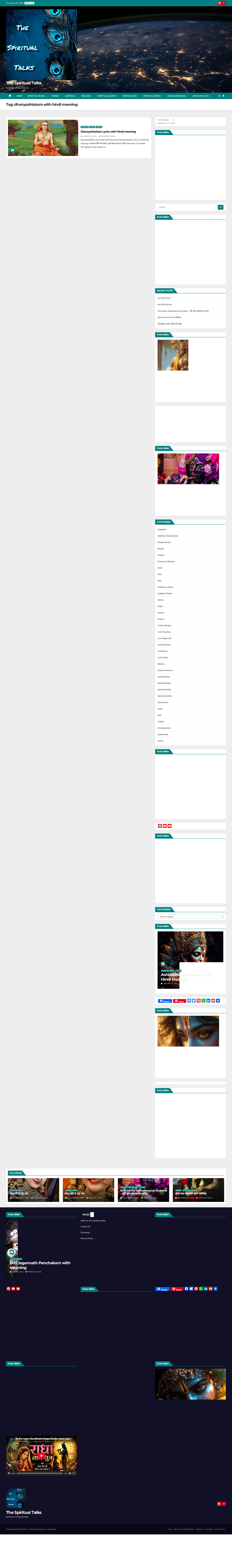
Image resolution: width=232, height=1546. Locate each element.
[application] (41, 1456)
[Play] (9, 1473)
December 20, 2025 (131, 1198)
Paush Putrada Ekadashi (47, 1416)
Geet (160, 574)
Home (19, 96)
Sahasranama (166, 497)
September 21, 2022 (172, 190)
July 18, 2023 (25, 1272)
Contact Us (85, 1227)
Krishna (181, 181)
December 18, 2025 (186, 1198)
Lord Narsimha (164, 645)
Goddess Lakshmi (165, 587)
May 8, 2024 (168, 392)
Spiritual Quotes (107, 96)
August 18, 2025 (184, 1068)
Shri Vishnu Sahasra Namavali (188, 501)
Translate (172, 123)
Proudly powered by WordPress (17, 1529)
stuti (159, 715)
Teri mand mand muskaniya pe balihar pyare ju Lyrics (202, 1265)
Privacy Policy (87, 1238)
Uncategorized (164, 728)
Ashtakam (84, 127)
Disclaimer (85, 1233)
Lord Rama (165, 383)
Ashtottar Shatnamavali (168, 536)
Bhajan (161, 549)
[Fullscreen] (74, 1473)
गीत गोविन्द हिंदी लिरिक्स (189, 1416)
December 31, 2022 (185, 809)
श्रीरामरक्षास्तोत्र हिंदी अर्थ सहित (181, 387)
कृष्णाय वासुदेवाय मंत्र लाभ (192, 1063)
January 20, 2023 (177, 983)
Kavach (161, 613)
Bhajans (86, 96)
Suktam (161, 722)
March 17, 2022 (33, 1421)
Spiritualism (130, 96)
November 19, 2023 (109, 1346)
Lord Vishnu (163, 658)
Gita (175, 181)
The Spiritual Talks (23, 82)
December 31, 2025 (21, 1198)
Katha (160, 606)
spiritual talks (108, 136)
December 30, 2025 (185, 893)
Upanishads (163, 734)
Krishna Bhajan (164, 626)
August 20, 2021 (90, 136)
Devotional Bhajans (166, 561)
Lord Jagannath (164, 638)
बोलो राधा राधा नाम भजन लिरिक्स (169, 317)
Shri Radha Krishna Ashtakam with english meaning (202, 1141)
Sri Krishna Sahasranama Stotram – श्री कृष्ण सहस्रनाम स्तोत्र (183, 311)
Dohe (160, 568)
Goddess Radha (165, 593)
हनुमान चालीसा (108, 1342)
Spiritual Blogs (36, 96)
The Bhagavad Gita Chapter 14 (188, 185)
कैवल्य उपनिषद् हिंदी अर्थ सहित (194, 804)
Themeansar (51, 1529)
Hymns (55, 96)
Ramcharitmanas (176, 96)
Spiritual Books (152, 96)
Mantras (70, 96)
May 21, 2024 (182, 1148)
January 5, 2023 (170, 505)
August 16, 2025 (183, 1272)
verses (99, 127)
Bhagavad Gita (201, 96)
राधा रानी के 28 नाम (165, 305)
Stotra (173, 383)
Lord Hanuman (164, 632)
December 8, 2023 (184, 1421)
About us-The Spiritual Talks (93, 1221)
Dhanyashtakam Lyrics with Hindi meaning (108, 131)
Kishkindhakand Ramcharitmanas (177, 267)
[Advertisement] (190, 424)
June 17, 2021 (169, 274)
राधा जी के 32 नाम (164, 298)
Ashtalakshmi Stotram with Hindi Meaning (192, 977)
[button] (219, 96)
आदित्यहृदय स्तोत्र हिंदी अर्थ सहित (170, 324)
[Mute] (70, 1473)
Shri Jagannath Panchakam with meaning (47, 1265)
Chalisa (161, 555)
